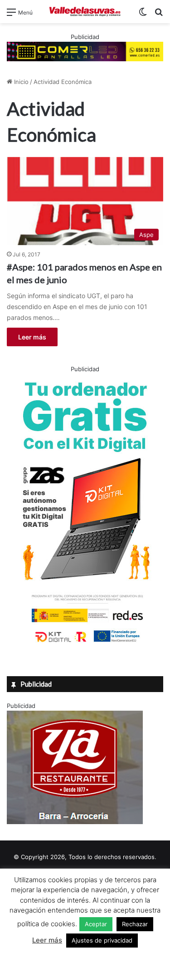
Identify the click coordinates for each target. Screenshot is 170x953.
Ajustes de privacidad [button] (102, 940)
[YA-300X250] (75, 821)
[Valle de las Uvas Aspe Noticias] (85, 11)
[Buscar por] (158, 15)
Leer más (32, 337)
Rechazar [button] (135, 924)
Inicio (20, 81)
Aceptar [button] (96, 924)
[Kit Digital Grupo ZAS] (85, 644)
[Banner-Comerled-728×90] (85, 50)
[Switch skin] (142, 15)
